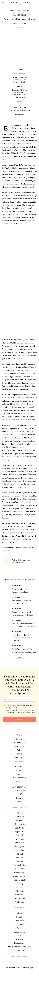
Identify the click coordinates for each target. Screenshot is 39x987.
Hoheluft (20, 853)
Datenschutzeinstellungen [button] (19, 946)
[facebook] (12, 962)
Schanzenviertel (19, 876)
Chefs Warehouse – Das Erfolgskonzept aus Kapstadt (24, 650)
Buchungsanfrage (19, 777)
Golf (19, 794)
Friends (19, 939)
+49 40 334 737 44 (19, 107)
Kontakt (19, 916)
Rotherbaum (19, 872)
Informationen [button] (19, 907)
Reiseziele (19, 766)
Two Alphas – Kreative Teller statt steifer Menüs (24, 602)
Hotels (19, 773)
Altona (20, 812)
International (19, 757)
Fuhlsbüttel (19, 838)
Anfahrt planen (20, 97)
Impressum (19, 950)
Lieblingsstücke (19, 786)
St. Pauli (19, 887)
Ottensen (19, 861)
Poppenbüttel (19, 864)
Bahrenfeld (19, 816)
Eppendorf (19, 831)
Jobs (20, 935)
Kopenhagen (19, 742)
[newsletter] (27, 962)
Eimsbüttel (19, 827)
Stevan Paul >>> (8, 550)
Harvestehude (19, 850)
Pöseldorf (19, 868)
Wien (19, 750)
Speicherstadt (19, 879)
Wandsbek (19, 894)
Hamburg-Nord (19, 846)
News (19, 801)
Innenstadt (19, 857)
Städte (19, 729)
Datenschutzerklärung (25, 710)
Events (19, 928)
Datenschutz (19, 942)
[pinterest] (22, 962)
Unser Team (19, 920)
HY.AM (31, 968)
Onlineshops (19, 790)
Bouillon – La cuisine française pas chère (21, 590)
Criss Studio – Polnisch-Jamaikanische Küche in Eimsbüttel (22, 638)
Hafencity (19, 842)
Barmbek (19, 820)
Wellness (20, 770)
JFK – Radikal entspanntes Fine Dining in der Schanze (23, 625)
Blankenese (19, 824)
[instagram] (17, 962)
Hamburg (19, 738)
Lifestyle (19, 781)
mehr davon (20, 657)
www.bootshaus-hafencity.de (20, 110)
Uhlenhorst (19, 890)
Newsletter (19, 924)
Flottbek (19, 835)
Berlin (19, 735)
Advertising (19, 931)
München (19, 746)
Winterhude (19, 898)
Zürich (19, 753)
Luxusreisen (19, 761)
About (19, 913)
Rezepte (19, 797)
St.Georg (20, 883)
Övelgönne (19, 902)
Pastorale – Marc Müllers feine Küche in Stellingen (22, 613)
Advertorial (19, 27)
